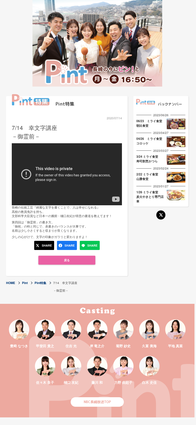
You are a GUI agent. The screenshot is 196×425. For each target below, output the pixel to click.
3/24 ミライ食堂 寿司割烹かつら (148, 158)
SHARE (47, 245)
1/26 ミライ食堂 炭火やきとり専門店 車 (151, 196)
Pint (25, 283)
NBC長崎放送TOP (97, 402)
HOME (10, 283)
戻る (67, 260)
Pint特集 (40, 283)
